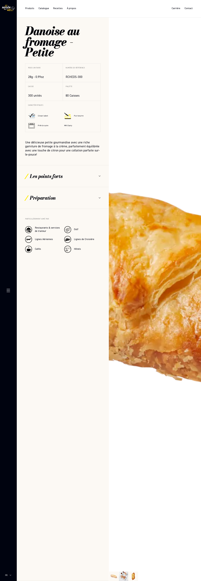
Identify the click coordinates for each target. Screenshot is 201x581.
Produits (29, 8)
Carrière (176, 8)
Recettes (58, 8)
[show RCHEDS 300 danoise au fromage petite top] (133, 576)
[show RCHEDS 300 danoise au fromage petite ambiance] (123, 576)
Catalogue (43, 8)
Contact (189, 8)
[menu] (8, 290)
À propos (71, 8)
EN (6, 578)
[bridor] (8, 8)
